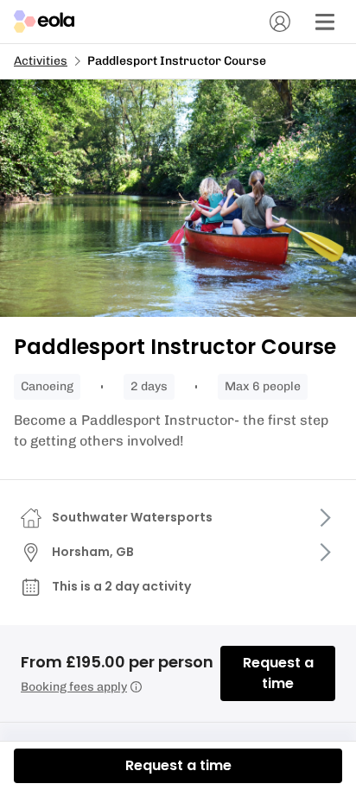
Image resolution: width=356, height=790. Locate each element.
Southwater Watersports (132, 517)
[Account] (280, 21)
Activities (40, 61)
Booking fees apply (74, 686)
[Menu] (325, 21)
